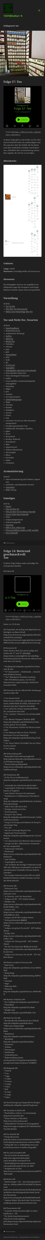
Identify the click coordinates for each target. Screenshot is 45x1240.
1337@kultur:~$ (12, 15)
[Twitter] (34, 243)
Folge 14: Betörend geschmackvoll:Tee (16, 554)
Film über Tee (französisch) (16, 309)
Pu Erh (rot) (10, 365)
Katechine (10, 525)
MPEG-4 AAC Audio (27, 132)
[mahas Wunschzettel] (34, 212)
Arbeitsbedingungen (14, 399)
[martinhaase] (29, 181)
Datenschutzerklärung (10, 1237)
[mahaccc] (29, 212)
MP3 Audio (16, 132)
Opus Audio (16, 134)
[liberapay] (32, 212)
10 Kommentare (10, 1232)
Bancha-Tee (10, 341)
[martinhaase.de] (32, 181)
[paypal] (37, 212)
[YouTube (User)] (37, 243)
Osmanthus (10, 487)
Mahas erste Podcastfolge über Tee (19, 311)
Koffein (9, 336)
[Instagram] (32, 243)
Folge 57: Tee (12, 82)
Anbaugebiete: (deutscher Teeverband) (21, 370)
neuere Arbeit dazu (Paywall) (17, 514)
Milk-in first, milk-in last (15, 527)
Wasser (8, 506)
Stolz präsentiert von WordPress (29, 1237)
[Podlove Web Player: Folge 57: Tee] (22, 107)
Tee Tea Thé (10, 306)
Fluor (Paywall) (12, 533)
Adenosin (9, 339)
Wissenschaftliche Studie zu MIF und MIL (22, 530)
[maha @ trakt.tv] (34, 181)
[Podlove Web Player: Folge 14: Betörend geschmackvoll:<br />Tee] (22, 593)
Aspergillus (10, 368)
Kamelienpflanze (12, 328)
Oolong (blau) (11, 354)
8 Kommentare (10, 543)
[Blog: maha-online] (37, 181)
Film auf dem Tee (12, 509)
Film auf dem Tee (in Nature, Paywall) (20, 512)
